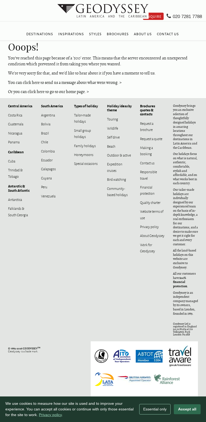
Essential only (155, 409)
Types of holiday (86, 105)
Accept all (187, 409)
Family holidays (85, 145)
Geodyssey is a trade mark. (24, 350)
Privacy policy (149, 226)
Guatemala (15, 123)
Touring (112, 119)
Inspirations (71, 33)
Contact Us (168, 33)
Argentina (48, 115)
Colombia (48, 151)
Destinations (39, 33)
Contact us (147, 162)
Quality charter (150, 202)
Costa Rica (15, 115)
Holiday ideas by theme (119, 107)
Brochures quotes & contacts (147, 110)
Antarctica (15, 199)
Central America (20, 105)
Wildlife (112, 128)
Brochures (118, 33)
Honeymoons (83, 154)
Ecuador (47, 159)
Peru (44, 186)
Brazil (45, 133)
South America (52, 105)
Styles (95, 33)
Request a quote (151, 138)
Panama (14, 141)
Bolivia (45, 123)
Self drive (113, 137)
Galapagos (48, 168)
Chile (44, 141)
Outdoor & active (119, 155)
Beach (111, 146)
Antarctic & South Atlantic (19, 188)
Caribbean (16, 151)
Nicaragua (15, 133)
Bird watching (116, 179)
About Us (143, 33)
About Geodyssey (152, 235)
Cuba (11, 161)
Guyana (46, 177)
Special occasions (86, 163)
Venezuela (48, 195)
